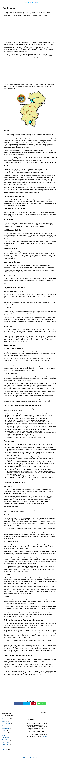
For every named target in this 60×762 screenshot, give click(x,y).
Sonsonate (5, 747)
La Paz (4, 730)
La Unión (4, 733)
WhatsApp (41, 704)
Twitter (27, 704)
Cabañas (4, 721)
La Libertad (5, 728)
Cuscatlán (5, 726)
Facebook (19, 704)
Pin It (33, 704)
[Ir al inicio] (31, 3)
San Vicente (5, 742)
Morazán (4, 735)
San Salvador (6, 740)
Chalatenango (6, 723)
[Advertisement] (30, 29)
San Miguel (5, 737)
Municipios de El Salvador (30, 757)
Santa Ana (5, 744)
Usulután (4, 749)
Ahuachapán (5, 719)
